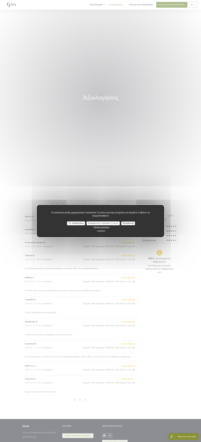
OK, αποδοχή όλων (76, 223)
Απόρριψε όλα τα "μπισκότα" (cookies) (103, 223)
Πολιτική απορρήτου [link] (101, 227)
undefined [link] (101, 230)
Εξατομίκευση (128, 223)
